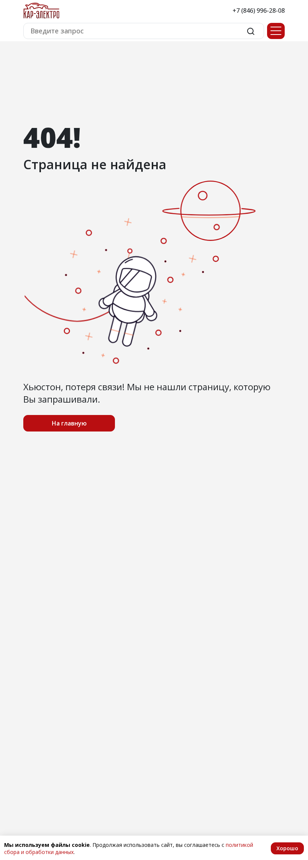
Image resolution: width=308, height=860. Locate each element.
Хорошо (287, 848)
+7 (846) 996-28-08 (259, 10)
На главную (69, 423)
